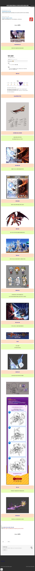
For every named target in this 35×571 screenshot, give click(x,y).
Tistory (29, 566)
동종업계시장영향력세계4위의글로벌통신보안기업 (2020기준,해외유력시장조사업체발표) (15, 12)
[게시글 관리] (5, 541)
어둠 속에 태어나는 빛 (17, 44)
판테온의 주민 (18, 290)
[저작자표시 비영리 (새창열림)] (11, 541)
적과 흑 (17, 341)
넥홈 (4, 527)
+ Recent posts (3, 561)
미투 (6, 527)
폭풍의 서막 (17, 73)
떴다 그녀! (17, 487)
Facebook (6, 566)
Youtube (8, 566)
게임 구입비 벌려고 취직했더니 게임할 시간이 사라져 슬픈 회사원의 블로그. (12, 548)
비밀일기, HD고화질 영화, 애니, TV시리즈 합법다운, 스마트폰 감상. (12, 19)
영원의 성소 (17, 255)
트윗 (8, 527)
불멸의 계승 (17, 228)
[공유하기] (4, 541)
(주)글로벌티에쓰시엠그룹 (6, 11)
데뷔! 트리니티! (17, 515)
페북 (9, 527)
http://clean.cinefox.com (4, 16)
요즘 (13, 527)
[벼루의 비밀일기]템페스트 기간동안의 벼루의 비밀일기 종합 (17, 5)
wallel (33, 566)
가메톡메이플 (5, 546)
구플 (11, 527)
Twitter (4, 566)
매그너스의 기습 (17, 322)
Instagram (11, 566)
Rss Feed (2, 566)
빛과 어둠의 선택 (17, 165)
